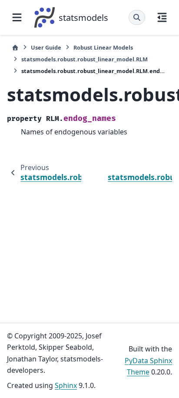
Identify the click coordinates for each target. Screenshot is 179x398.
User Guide (46, 47)
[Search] (137, 17)
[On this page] (162, 17)
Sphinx (66, 385)
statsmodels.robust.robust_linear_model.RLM (84, 59)
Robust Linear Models (103, 47)
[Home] (15, 47)
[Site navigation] (17, 17)
